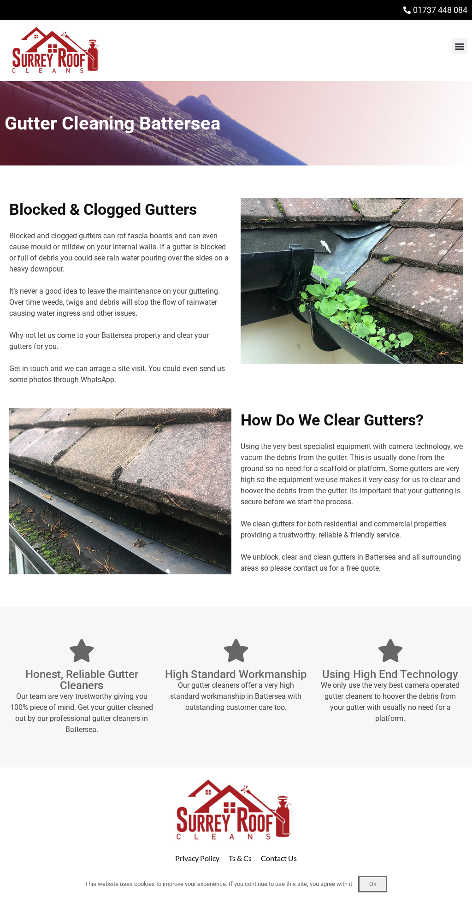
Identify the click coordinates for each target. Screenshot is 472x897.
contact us (310, 568)
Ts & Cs (240, 858)
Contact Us (279, 858)
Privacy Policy (197, 858)
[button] (459, 45)
